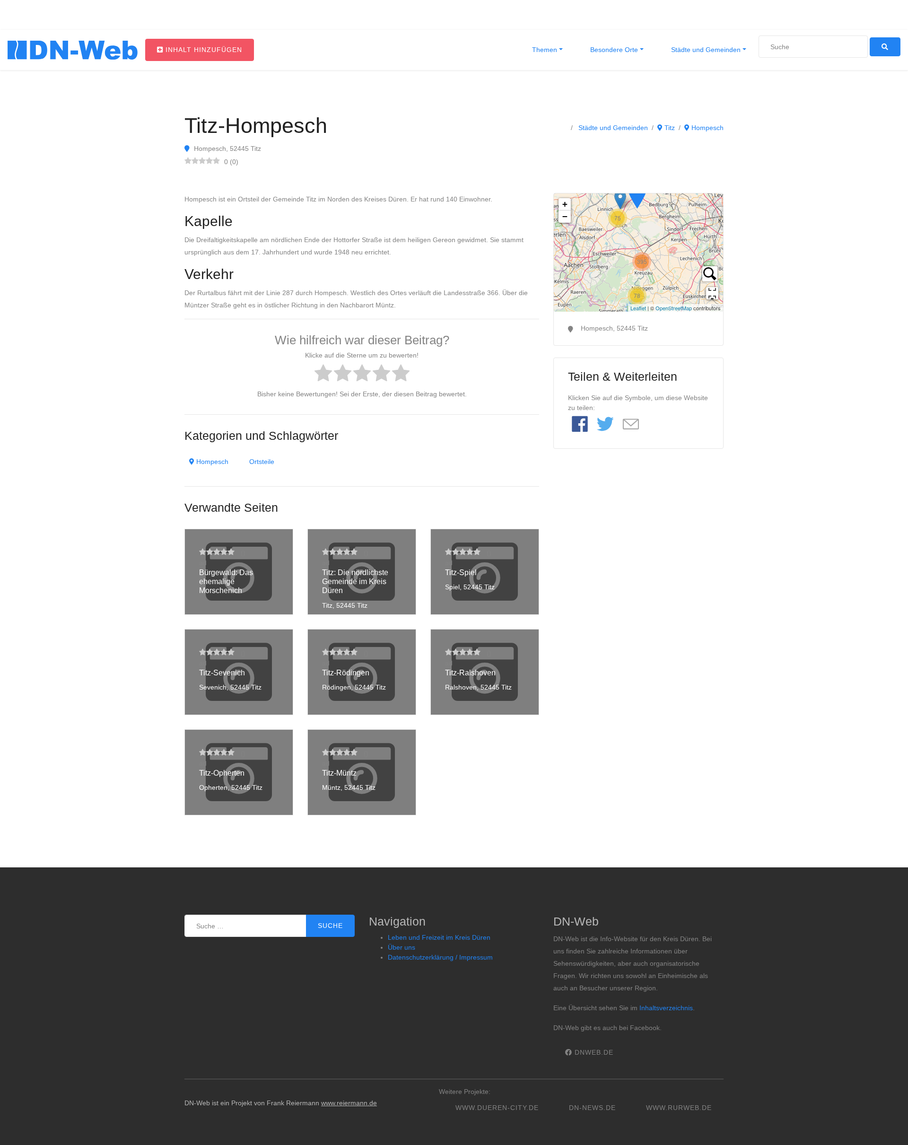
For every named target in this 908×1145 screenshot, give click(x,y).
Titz (669, 127)
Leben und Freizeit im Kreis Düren (439, 937)
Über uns (401, 947)
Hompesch (707, 127)
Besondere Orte (613, 49)
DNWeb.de (592, 1052)
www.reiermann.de (349, 1103)
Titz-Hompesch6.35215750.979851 (637, 252)
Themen (543, 49)
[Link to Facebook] (580, 425)
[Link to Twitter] (605, 424)
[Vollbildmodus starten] (712, 293)
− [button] (565, 216)
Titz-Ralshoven (470, 673)
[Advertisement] (638, 529)
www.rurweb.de (679, 1107)
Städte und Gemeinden (705, 49)
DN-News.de (592, 1107)
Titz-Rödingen (345, 673)
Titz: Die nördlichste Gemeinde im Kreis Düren (355, 581)
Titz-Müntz (339, 773)
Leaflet (638, 308)
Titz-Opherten (221, 773)
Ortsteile (261, 461)
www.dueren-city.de (497, 1107)
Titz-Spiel (461, 572)
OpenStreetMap (673, 308)
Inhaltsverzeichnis (666, 1008)
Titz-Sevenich (222, 673)
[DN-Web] (73, 50)
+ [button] (565, 204)
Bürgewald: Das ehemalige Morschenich (226, 581)
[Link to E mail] (631, 425)
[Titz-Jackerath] (637, 194)
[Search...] (709, 273)
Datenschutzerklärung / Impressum (440, 957)
